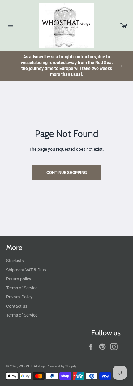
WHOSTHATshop (32, 366)
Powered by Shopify (62, 366)
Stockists (15, 260)
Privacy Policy (19, 296)
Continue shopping (66, 172)
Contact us (16, 306)
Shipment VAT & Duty (26, 269)
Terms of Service (21, 287)
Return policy (18, 278)
